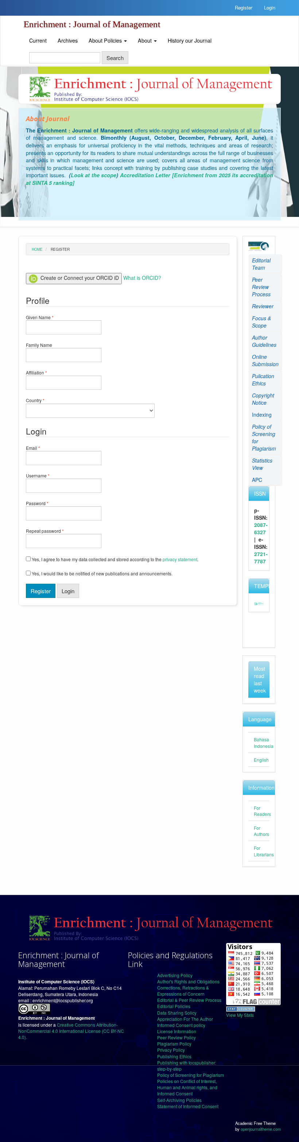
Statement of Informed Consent (187, 1106)
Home (37, 249)
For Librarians (264, 851)
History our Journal (189, 40)
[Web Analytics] (240, 1008)
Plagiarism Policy (174, 1043)
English (261, 760)
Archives (68, 40)
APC (257, 479)
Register (243, 7)
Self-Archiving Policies (179, 1100)
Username (47, 475)
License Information (176, 1031)
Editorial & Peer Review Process (189, 1000)
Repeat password (54, 531)
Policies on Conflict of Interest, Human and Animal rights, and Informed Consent (187, 1087)
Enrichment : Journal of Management (92, 24)
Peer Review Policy (176, 1037)
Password (46, 503)
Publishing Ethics (174, 1056)
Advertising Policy (175, 975)
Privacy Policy (171, 1050)
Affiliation (45, 372)
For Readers (262, 811)
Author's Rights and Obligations (188, 981)
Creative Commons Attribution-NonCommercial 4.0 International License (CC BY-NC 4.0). (71, 1031)
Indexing (262, 414)
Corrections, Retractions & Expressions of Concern (183, 990)
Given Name (49, 317)
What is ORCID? (142, 277)
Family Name (48, 345)
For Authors (261, 831)
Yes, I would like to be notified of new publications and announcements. (101, 573)
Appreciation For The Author (185, 1019)
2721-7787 (261, 557)
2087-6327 (261, 528)
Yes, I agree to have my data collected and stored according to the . (114, 559)
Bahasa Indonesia (263, 742)
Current (38, 40)
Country (44, 400)
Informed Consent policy (181, 1025)
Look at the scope (94, 175)
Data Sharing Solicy (177, 1013)
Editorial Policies (173, 1006)
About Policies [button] (106, 40)
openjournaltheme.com (261, 1129)
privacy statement (180, 559)
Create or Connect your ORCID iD (79, 277)
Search (115, 58)
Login (269, 7)
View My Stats (240, 1015)
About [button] (145, 40)
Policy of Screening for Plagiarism (190, 1075)
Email (42, 448)
